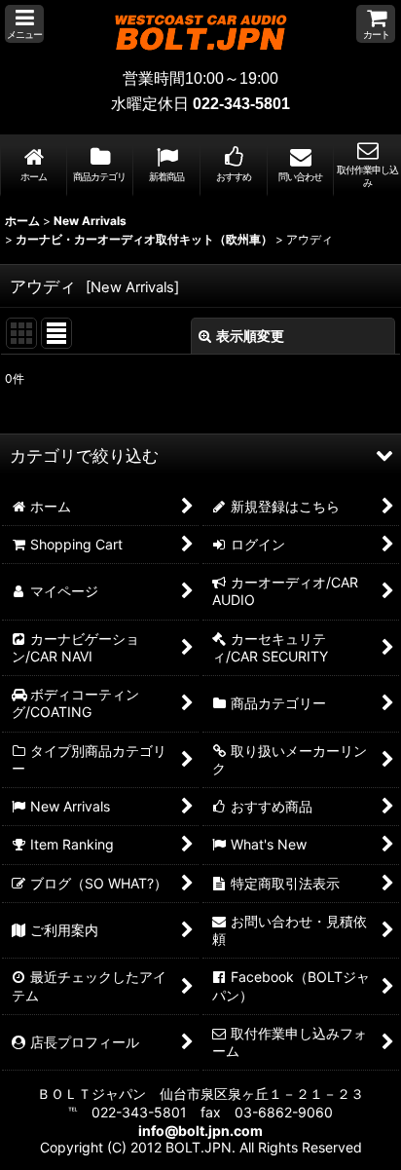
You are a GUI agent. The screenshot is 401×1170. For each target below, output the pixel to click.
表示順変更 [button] (250, 335)
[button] (24, 24)
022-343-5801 (241, 103)
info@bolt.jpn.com (200, 1130)
